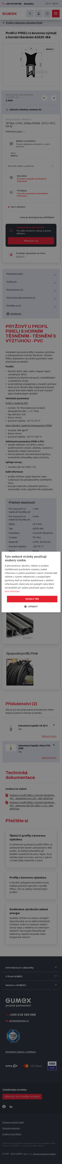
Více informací (12, 591)
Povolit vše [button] (32, 598)
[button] (31, 606)
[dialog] (31, 582)
